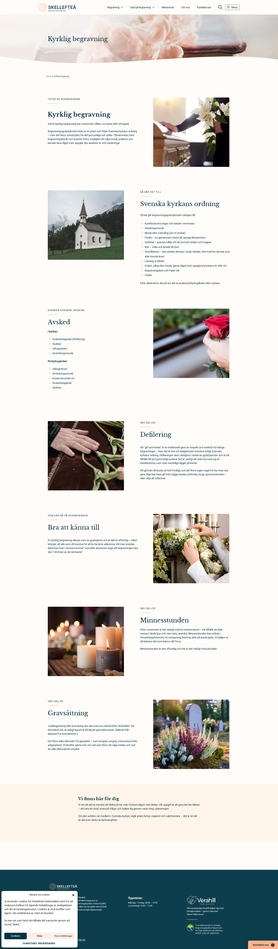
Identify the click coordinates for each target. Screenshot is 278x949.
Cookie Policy (30, 943)
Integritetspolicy (46, 943)
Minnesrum (168, 7)
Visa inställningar (63, 936)
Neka (39, 936)
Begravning (113, 7)
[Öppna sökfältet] (220, 7)
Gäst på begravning (140, 7)
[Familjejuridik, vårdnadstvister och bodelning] (201, 901)
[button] (73, 894)
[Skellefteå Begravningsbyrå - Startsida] (63, 886)
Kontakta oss (204, 7)
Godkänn (15, 936)
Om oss (185, 7)
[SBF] (190, 927)
